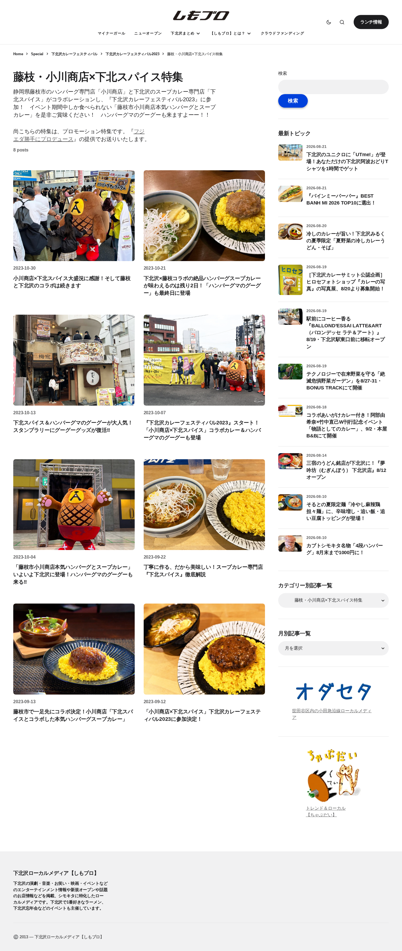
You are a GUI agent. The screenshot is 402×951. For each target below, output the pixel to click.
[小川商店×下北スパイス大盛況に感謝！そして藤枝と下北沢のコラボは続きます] (74, 215)
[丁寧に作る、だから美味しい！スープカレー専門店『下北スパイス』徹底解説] (204, 504)
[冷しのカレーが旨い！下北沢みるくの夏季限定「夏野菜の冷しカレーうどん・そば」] (290, 236)
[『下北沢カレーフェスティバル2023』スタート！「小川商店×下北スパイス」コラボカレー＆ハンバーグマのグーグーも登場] (204, 360)
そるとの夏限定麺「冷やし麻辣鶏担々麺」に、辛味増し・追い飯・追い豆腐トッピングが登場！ (345, 511)
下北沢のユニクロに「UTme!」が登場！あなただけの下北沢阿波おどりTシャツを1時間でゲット (347, 161)
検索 (282, 73)
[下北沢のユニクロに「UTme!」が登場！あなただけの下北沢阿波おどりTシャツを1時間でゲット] (290, 156)
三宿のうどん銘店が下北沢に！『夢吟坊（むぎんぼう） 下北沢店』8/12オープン (346, 470)
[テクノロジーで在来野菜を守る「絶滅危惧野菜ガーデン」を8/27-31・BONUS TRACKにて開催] (290, 376)
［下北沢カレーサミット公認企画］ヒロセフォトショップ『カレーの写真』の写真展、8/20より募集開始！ (345, 281)
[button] (328, 22)
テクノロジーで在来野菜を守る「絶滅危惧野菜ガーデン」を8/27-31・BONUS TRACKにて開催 (345, 381)
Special (37, 54)
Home (18, 54)
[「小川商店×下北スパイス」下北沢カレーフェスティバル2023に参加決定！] (204, 649)
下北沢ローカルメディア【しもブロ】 (56, 873)
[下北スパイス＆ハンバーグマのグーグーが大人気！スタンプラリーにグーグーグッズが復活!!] (74, 360)
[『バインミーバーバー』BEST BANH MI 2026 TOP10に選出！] (290, 198)
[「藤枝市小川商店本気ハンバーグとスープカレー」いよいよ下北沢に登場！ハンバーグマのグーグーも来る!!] (74, 504)
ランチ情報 (371, 22)
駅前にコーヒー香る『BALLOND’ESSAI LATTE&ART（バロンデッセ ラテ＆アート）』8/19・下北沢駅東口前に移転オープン (345, 332)
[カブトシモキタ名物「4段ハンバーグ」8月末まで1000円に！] (290, 547)
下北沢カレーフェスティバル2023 (132, 54)
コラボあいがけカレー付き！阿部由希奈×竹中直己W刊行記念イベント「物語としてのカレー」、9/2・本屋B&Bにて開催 (346, 425)
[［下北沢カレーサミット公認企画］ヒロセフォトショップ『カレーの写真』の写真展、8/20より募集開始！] (290, 280)
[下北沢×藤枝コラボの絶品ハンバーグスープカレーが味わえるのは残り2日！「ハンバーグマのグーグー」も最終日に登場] (204, 215)
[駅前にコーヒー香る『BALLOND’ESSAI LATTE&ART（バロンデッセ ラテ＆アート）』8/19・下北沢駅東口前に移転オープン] (290, 321)
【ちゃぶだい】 (321, 814)
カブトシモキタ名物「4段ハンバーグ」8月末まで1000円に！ (344, 549)
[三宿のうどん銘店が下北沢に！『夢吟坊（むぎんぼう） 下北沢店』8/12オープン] (290, 465)
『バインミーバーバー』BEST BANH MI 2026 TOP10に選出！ (341, 199)
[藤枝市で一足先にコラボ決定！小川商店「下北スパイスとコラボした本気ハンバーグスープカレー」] (74, 649)
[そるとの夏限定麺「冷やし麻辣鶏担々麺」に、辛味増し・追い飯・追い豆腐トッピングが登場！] (290, 506)
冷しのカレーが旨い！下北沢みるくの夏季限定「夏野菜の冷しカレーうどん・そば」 (345, 240)
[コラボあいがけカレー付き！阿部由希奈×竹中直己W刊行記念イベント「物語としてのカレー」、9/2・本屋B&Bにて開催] (290, 417)
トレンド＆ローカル (326, 808)
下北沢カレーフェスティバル (74, 54)
